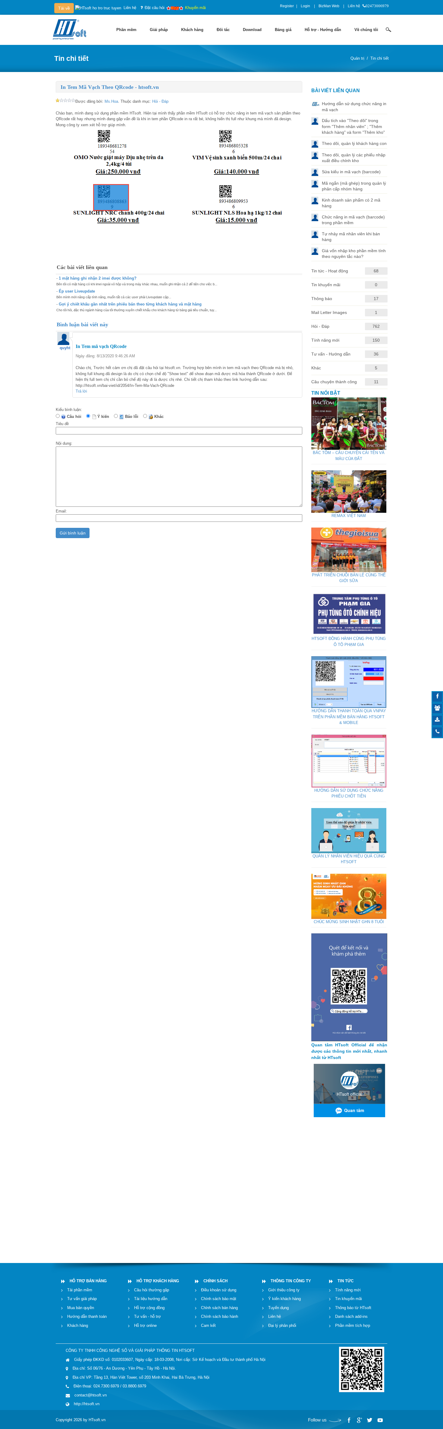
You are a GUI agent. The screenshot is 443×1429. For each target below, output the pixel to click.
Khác (160, 416)
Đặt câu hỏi (155, 7)
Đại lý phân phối (282, 1325)
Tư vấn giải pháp (82, 1298)
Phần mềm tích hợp (352, 1325)
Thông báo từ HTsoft (353, 1307)
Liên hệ (354, 6)
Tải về (64, 8)
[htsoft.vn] (71, 29)
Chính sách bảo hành (219, 1316)
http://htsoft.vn (86, 1404)
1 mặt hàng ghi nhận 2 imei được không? (98, 278)
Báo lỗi (133, 416)
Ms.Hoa (111, 101)
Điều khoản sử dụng (218, 1290)
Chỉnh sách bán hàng (219, 1307)
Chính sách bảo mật (218, 1298)
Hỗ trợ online (145, 1325)
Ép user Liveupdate (77, 291)
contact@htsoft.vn (90, 1395)
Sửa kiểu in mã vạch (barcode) (351, 171)
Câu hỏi (75, 416)
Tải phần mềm (79, 1290)
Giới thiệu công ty (284, 1290)
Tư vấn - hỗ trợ (147, 1316)
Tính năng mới (325, 340)
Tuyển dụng (278, 1307)
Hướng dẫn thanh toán (87, 1316)
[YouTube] (379, 1420)
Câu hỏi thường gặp (151, 1290)
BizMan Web (329, 6)
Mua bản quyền (80, 1307)
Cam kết (208, 1325)
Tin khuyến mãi (325, 284)
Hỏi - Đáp (160, 101)
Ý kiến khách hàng (284, 1298)
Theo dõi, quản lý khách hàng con (354, 143)
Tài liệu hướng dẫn (150, 1298)
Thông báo (321, 298)
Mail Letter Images (329, 312)
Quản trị (357, 58)
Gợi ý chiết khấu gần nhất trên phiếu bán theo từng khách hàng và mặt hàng (130, 304)
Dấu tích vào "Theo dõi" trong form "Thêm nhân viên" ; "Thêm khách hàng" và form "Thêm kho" (353, 126)
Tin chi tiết (379, 58)
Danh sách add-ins (351, 1316)
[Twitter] (369, 1420)
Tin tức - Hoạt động (329, 270)
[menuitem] (126, 30)
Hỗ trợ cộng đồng (149, 1307)
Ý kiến (104, 416)
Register (287, 6)
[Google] (359, 1420)
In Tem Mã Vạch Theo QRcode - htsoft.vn (110, 87)
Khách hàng (77, 1325)
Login (305, 6)
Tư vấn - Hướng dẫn (330, 354)
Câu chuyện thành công (334, 381)
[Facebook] (349, 1420)
